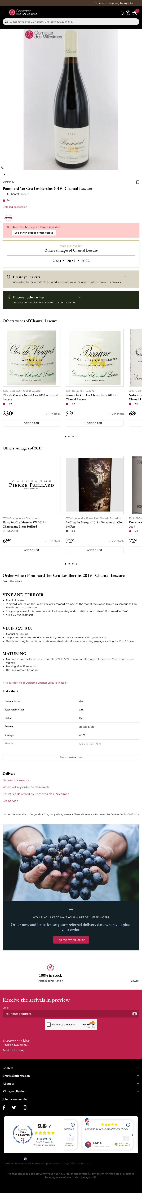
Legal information (74, 1163)
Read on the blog (14, 1050)
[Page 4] (76, 436)
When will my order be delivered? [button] (26, 787)
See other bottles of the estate (34, 232)
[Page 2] (69, 436)
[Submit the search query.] (6, 21)
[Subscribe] (134, 1014)
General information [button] (16, 780)
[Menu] (4, 12)
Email (6, 1007)
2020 (58, 260)
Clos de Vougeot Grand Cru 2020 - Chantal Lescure (30, 397)
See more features (71, 757)
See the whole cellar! (71, 939)
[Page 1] (65, 436)
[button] (50, 973)
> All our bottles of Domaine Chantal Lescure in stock (35, 682)
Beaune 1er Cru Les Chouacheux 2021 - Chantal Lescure (91, 397)
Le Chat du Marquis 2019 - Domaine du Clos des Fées (94, 524)
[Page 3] (73, 436)
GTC (88, 1163)
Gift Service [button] (10, 801)
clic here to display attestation (102, 1158)
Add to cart (31, 422)
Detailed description (15, 206)
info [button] (130, 3)
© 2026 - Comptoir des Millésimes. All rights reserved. (33, 1163)
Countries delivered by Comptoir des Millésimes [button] (36, 794)
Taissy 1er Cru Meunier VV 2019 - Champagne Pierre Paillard (24, 524)
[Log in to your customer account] (128, 12)
